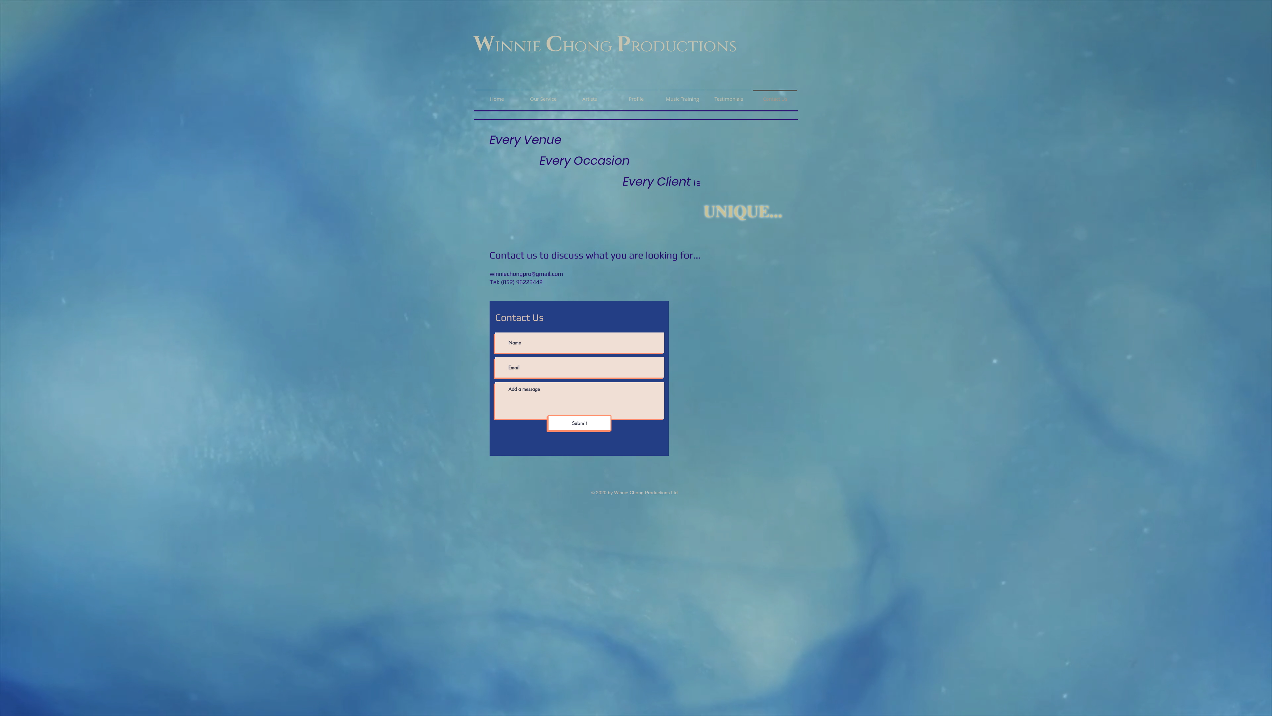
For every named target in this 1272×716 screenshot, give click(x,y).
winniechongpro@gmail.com (526, 273)
